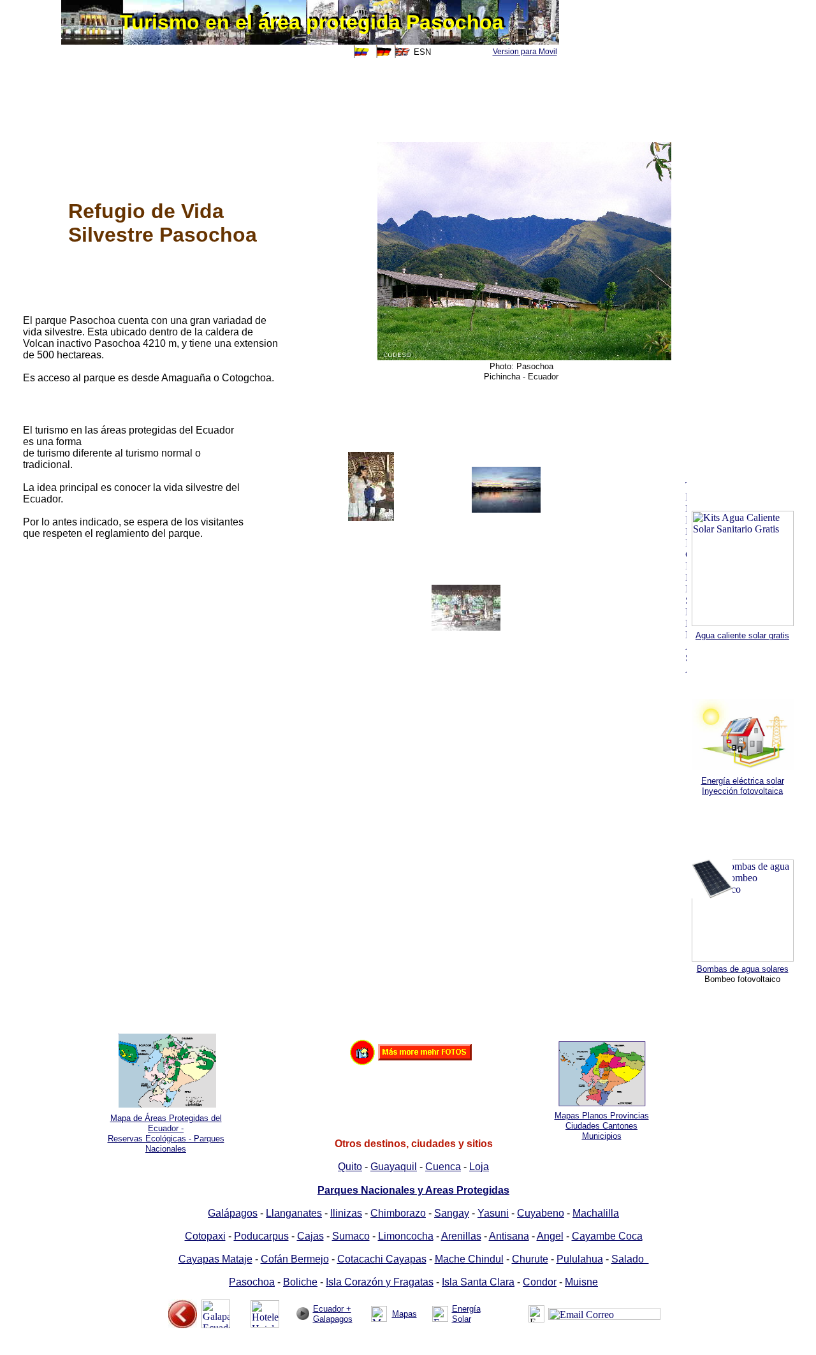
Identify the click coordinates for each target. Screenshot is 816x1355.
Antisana (509, 1236)
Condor (540, 1282)
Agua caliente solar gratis (742, 635)
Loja (479, 1166)
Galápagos (233, 1213)
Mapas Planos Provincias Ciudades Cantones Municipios (602, 1126)
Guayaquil (393, 1166)
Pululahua (580, 1259)
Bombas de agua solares (743, 969)
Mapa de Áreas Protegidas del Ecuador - (166, 1123)
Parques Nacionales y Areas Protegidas (413, 1190)
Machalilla (595, 1213)
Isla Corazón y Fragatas (379, 1282)
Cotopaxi (205, 1236)
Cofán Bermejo (295, 1259)
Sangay (451, 1213)
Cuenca (443, 1166)
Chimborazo (398, 1213)
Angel (550, 1236)
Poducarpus (261, 1236)
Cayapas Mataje (215, 1259)
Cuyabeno (540, 1213)
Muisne (581, 1282)
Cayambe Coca (607, 1236)
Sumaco (351, 1236)
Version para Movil (525, 51)
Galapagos (333, 1319)
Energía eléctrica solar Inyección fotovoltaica (742, 786)
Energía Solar (466, 1314)
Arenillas (461, 1236)
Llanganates (294, 1213)
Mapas (404, 1314)
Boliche (300, 1282)
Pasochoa (252, 1282)
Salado (630, 1259)
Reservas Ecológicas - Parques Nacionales (166, 1144)
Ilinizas (346, 1213)
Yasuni (493, 1213)
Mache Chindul (469, 1259)
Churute (530, 1259)
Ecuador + (332, 1309)
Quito (350, 1166)
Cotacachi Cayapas (381, 1259)
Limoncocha (405, 1236)
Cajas (310, 1236)
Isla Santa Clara (478, 1282)
